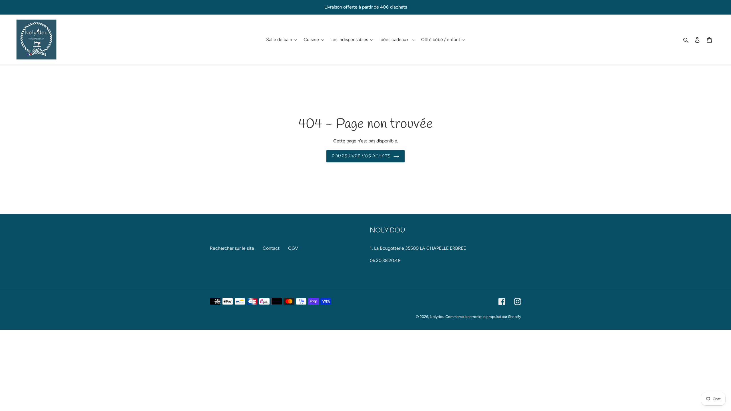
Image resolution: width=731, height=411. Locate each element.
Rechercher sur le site (232, 248)
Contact (271, 248)
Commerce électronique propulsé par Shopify (483, 317)
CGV (293, 248)
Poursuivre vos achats (361, 156)
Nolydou (437, 317)
